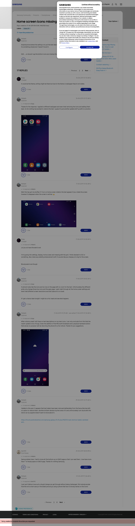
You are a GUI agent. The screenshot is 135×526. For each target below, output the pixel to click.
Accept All (89, 47)
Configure (69, 47)
